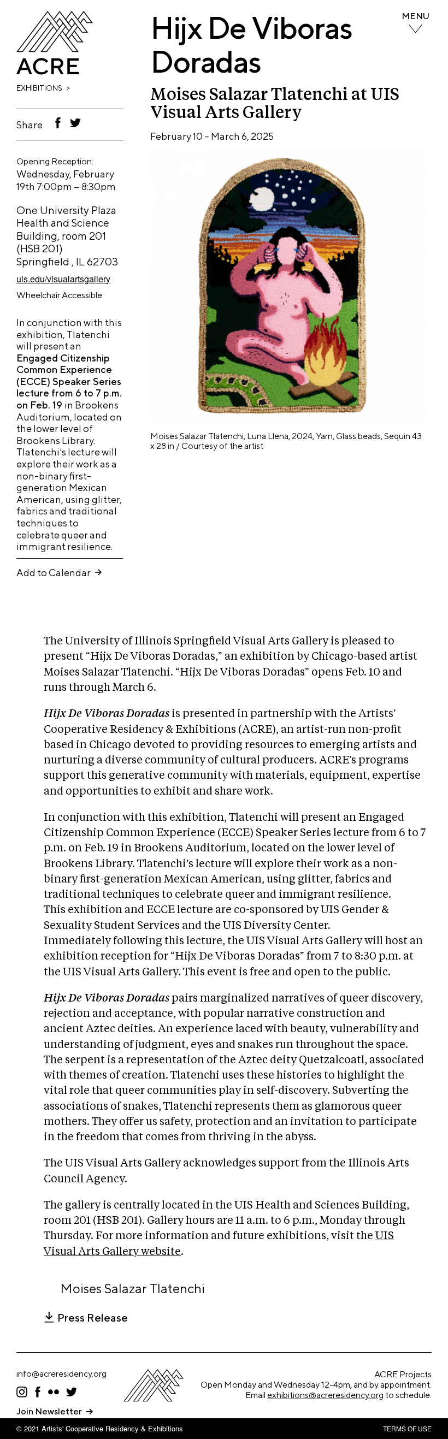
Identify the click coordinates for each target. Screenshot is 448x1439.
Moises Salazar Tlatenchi (132, 1288)
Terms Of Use (407, 1428)
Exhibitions (39, 88)
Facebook (57, 122)
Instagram (21, 1392)
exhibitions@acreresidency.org (325, 1395)
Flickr (53, 1392)
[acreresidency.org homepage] (54, 71)
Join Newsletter (49, 1411)
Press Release (92, 1318)
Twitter (76, 122)
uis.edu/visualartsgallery (63, 279)
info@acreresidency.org (61, 1374)
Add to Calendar (53, 572)
